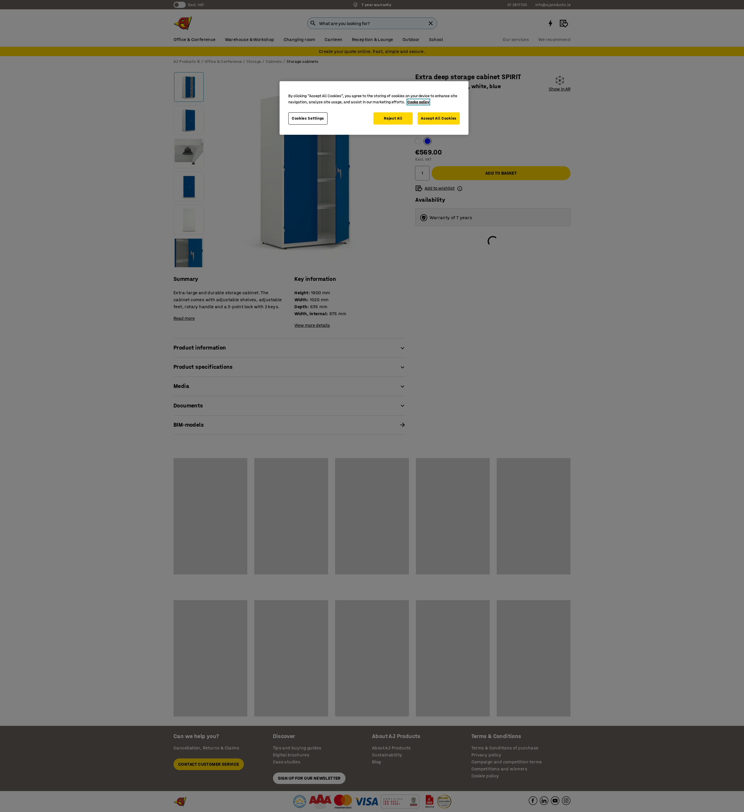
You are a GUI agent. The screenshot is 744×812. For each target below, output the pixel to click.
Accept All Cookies (439, 118)
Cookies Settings (308, 118)
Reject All (393, 118)
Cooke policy (418, 102)
